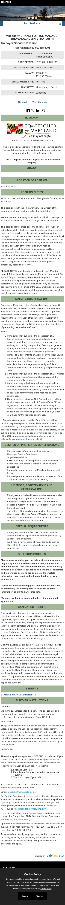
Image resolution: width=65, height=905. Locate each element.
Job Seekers (31, 23)
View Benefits (39, 102)
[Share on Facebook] (28, 110)
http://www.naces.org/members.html (22, 439)
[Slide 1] (28, 18)
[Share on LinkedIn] (37, 110)
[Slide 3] (36, 18)
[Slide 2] (32, 18)
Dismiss (39, 896)
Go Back (22, 102)
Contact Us (9, 867)
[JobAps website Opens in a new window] (55, 856)
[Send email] (43, 110)
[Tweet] (32, 110)
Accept (25, 896)
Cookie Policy (46, 889)
